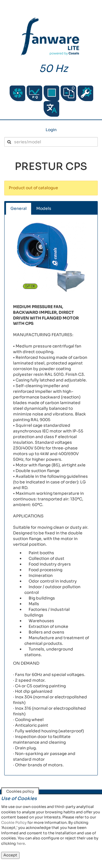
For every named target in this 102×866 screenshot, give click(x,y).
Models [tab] (43, 208)
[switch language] (51, 109)
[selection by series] (17, 93)
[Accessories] (51, 93)
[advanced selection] (34, 93)
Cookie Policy (14, 822)
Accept (10, 855)
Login (51, 129)
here (21, 843)
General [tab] (18, 208)
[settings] (85, 93)
